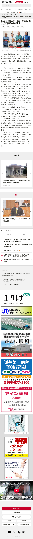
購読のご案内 (16, 508)
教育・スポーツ (20, 26)
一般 (15, 14)
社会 (15, 9)
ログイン (26, 2)
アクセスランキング (6, 230)
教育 (8, 26)
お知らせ (4, 270)
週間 (24, 234)
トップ (2, 9)
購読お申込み (19, 2)
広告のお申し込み (16, 517)
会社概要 (9, 520)
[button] (2, 173)
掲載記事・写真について (8, 524)
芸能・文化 (20, 9)
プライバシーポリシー (24, 524)
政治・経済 (8, 9)
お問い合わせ (16, 512)
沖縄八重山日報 (5, 14)
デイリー (9, 234)
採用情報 (24, 520)
